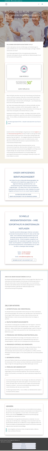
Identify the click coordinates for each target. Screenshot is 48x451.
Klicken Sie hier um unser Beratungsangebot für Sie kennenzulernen (23, 195)
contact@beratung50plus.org (26, 256)
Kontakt (23, 443)
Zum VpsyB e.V (24, 76)
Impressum (23, 446)
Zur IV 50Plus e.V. (24, 89)
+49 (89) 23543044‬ (26, 252)
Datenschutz (23, 448)
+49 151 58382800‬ (25, 254)
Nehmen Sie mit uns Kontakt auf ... (23, 260)
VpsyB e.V (37, 132)
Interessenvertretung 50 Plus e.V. (15, 133)
